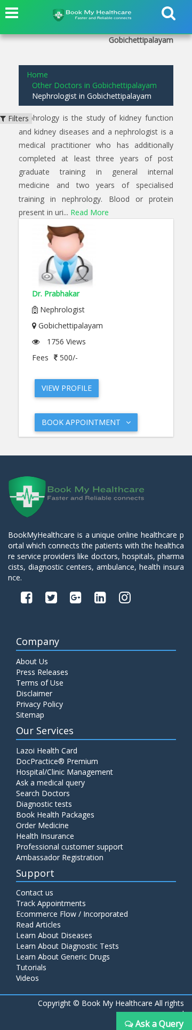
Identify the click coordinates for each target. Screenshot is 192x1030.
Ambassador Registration (59, 857)
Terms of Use (39, 683)
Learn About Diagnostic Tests (67, 946)
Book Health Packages (55, 814)
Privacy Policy (39, 704)
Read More (89, 212)
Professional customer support (69, 847)
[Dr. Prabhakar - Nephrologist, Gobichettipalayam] (96, 256)
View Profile (67, 388)
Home (37, 74)
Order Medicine (42, 825)
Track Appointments (51, 903)
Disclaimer (34, 693)
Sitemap (30, 715)
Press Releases (42, 672)
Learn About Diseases (54, 935)
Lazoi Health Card (46, 750)
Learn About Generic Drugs (63, 957)
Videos (27, 978)
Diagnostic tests (44, 804)
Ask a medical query (50, 782)
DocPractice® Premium (57, 761)
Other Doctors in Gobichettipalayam (94, 85)
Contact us (34, 892)
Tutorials (31, 967)
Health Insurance (45, 836)
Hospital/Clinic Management (64, 772)
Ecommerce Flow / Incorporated (72, 914)
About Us (32, 661)
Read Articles (38, 924)
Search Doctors (43, 793)
